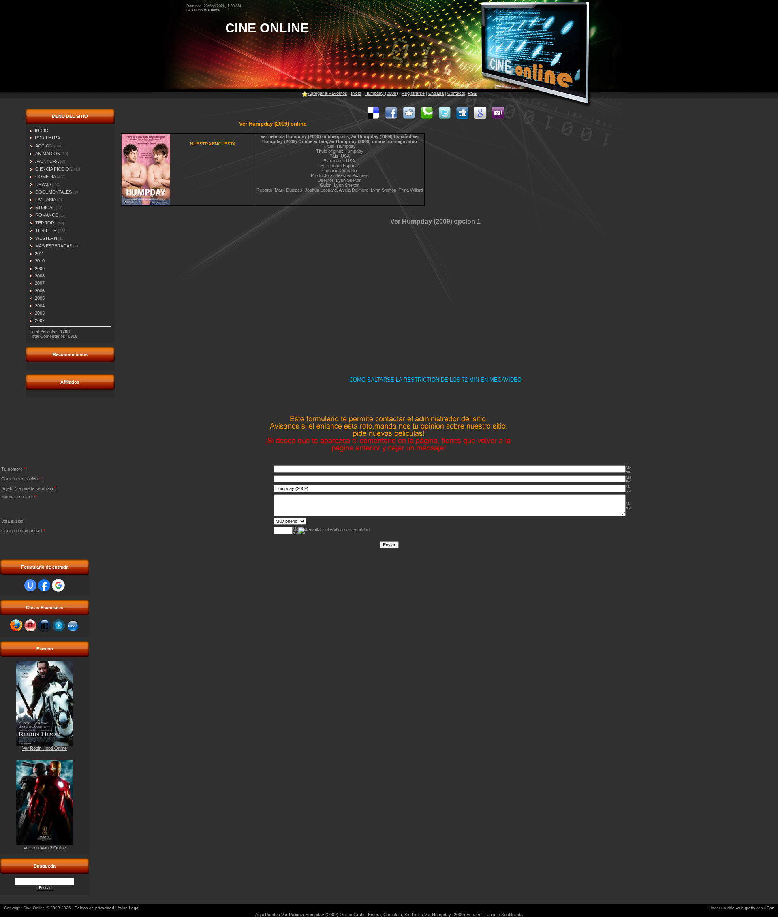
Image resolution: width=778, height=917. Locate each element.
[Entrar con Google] (58, 585)
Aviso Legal (128, 908)
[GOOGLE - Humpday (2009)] (480, 117)
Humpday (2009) (381, 93)
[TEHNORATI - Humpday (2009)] (426, 117)
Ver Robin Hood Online (44, 748)
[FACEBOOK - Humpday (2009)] (391, 117)
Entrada (436, 93)
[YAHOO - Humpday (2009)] (498, 117)
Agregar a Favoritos (327, 93)
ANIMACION (47, 153)
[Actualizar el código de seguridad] (334, 530)
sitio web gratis (741, 908)
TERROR (44, 222)
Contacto (456, 93)
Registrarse (413, 93)
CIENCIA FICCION (54, 168)
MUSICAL (45, 207)
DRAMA (43, 184)
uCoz (769, 908)
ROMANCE (46, 215)
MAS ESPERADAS (53, 245)
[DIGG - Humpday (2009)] (462, 117)
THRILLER (46, 230)
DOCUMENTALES (53, 192)
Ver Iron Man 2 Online (45, 847)
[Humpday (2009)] (373, 117)
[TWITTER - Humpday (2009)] (444, 117)
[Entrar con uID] (30, 585)
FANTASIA (45, 199)
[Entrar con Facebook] (44, 585)
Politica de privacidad (94, 908)
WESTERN (46, 238)
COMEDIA (45, 176)
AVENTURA (47, 161)
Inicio (356, 93)
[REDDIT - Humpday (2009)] (408, 117)
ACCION (44, 145)
